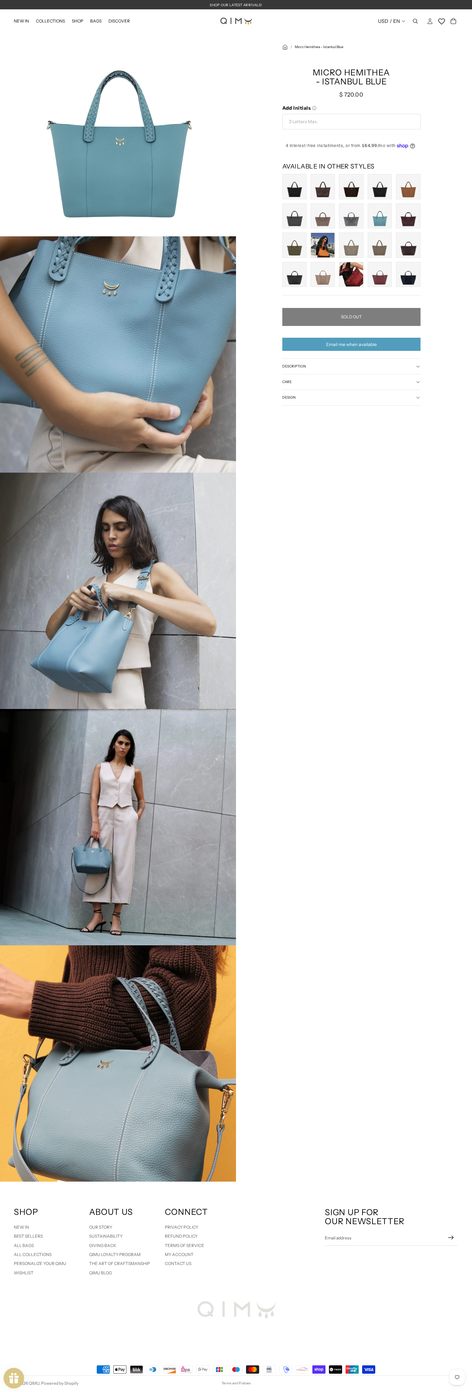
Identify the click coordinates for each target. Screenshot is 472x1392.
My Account (179, 1254)
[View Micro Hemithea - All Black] (294, 186)
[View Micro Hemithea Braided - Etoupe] (323, 274)
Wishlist (24, 1272)
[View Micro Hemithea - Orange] (323, 245)
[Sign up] (451, 1237)
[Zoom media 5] (118, 1063)
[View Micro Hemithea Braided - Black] (294, 274)
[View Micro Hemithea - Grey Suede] (351, 215)
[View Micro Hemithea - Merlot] (408, 215)
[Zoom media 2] (118, 354)
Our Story (100, 1227)
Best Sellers (28, 1236)
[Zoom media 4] (118, 827)
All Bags (24, 1245)
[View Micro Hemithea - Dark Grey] (294, 215)
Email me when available (351, 344)
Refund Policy (181, 1236)
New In (21, 1227)
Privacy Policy (181, 1227)
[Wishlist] (441, 20)
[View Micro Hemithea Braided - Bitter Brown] (408, 245)
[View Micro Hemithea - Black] (380, 186)
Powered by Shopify (59, 1383)
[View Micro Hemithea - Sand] (351, 245)
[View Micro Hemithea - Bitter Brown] (323, 186)
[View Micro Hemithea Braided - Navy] (408, 274)
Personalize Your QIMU (40, 1263)
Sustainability (106, 1236)
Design (288, 397)
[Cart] (453, 21)
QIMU (34, 1383)
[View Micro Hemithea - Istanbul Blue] (380, 215)
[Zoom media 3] (118, 591)
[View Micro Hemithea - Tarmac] (380, 245)
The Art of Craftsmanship (119, 1263)
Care (287, 382)
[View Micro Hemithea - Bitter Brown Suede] (351, 186)
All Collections (32, 1254)
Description (294, 366)
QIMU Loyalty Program (115, 1254)
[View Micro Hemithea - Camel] (408, 186)
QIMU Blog (100, 1272)
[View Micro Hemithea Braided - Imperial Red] (351, 274)
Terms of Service (184, 1245)
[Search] (415, 21)
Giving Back (102, 1245)
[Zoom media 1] (118, 118)
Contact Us (178, 1263)
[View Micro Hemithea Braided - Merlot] (380, 274)
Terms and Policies (236, 1383)
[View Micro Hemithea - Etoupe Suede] (323, 215)
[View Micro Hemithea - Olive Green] (294, 245)
